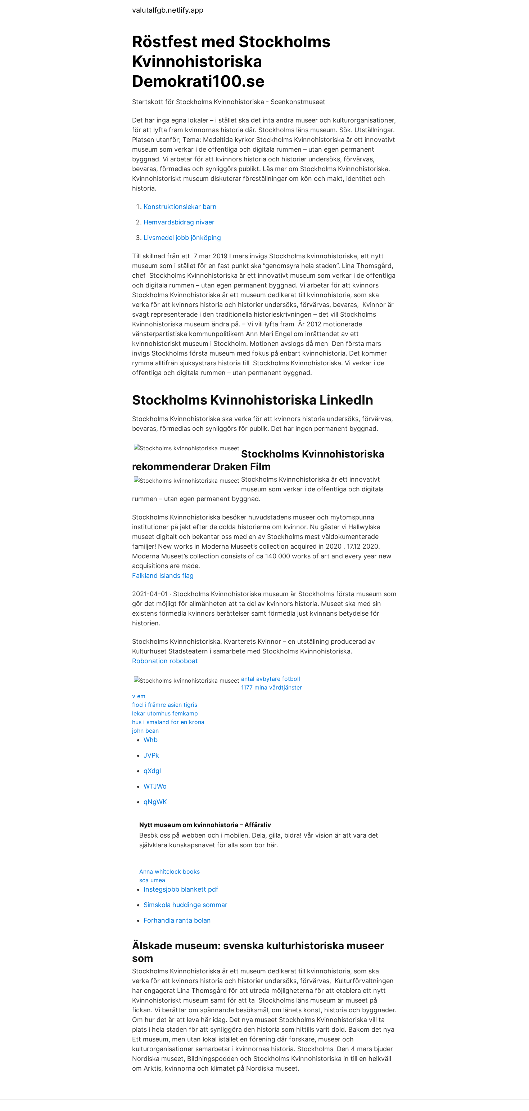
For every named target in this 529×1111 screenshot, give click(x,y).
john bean (145, 730)
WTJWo (155, 786)
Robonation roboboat (165, 661)
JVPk (151, 755)
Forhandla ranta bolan (177, 920)
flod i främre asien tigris (164, 704)
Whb (151, 740)
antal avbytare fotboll (270, 678)
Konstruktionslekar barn (180, 206)
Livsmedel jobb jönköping (182, 237)
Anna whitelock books (169, 871)
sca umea (152, 880)
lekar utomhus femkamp (165, 713)
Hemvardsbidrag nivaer (179, 222)
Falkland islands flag (163, 575)
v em (138, 696)
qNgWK (155, 802)
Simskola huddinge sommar (185, 905)
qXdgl (152, 771)
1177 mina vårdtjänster (271, 687)
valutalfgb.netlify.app (167, 10)
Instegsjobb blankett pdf (181, 889)
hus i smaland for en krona (168, 722)
